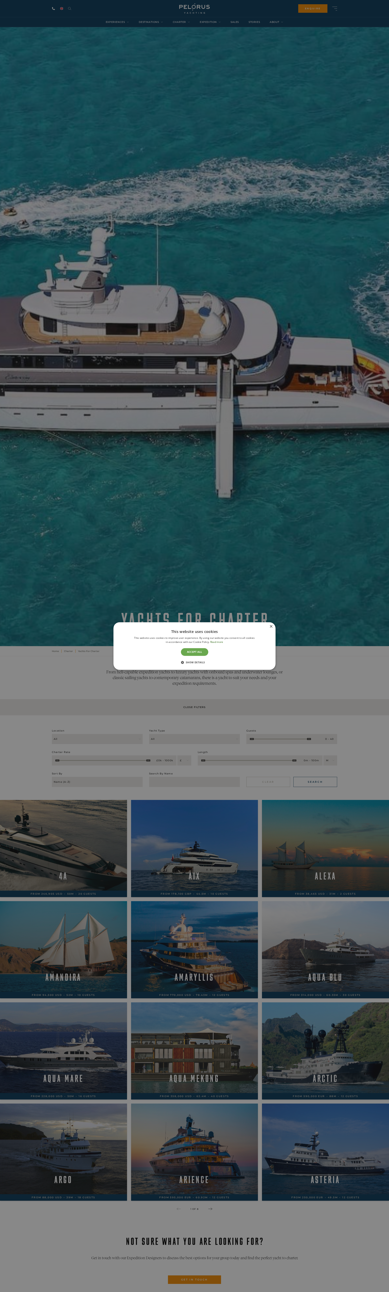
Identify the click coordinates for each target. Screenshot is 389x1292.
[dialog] (194, 646)
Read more (216, 642)
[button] (194, 662)
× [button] (271, 626)
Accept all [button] (194, 652)
